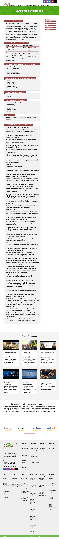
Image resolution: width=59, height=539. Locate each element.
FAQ (40, 446)
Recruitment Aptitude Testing (25, 489)
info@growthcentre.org (11, 466)
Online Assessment (24, 500)
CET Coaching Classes (32, 500)
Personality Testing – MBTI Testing (25, 498)
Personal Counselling (34, 456)
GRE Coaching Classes (32, 510)
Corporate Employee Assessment (25, 492)
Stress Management (52, 495)
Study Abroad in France (42, 486)
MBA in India (32, 491)
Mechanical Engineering (47, 381)
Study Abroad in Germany (42, 489)
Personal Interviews (52, 490)
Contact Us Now (29, 435)
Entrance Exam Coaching (33, 454)
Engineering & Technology (5, 484)
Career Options (48, 23)
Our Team (23, 453)
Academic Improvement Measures (51, 505)
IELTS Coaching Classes (33, 526)
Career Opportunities (25, 460)
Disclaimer (51, 450)
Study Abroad (48, 29)
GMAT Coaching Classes (33, 517)
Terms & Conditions (52, 446)
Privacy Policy (51, 448)
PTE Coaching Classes (32, 513)
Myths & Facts (42, 448)
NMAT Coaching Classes (33, 494)
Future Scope (23, 485)
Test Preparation (33, 531)
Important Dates (43, 450)
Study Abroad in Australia (42, 479)
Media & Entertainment (5, 494)
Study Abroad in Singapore (42, 493)
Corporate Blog (24, 450)
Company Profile (25, 448)
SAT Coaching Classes (34, 519)
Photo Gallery (24, 455)
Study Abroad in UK (42, 495)
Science (47, 25)
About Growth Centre (25, 446)
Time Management (52, 483)
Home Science (5, 497)
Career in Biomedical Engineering (9, 381)
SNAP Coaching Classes (33, 503)
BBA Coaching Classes (32, 479)
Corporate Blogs (49, 21)
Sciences (4, 478)
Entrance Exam (32, 47)
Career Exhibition (15, 478)
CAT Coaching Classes (32, 483)
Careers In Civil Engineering (27, 353)
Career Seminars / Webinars (15, 481)
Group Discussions (52, 492)
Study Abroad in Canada (42, 483)
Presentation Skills (52, 488)
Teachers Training (52, 485)
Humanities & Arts (6, 491)
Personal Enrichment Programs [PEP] (52, 501)
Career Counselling (34, 448)
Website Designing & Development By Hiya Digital (34, 536)
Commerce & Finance (7, 486)
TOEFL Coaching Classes (33, 523)
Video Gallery (24, 457)
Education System (49, 27)
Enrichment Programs (35, 462)
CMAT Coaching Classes (33, 486)
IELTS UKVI (32, 528)
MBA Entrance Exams (34, 488)
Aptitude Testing (24, 478)
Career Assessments (34, 446)
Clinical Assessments (25, 494)
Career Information (34, 450)
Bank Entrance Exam (34, 496)
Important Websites (43, 453)
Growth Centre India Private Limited (10, 450)
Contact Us (24, 467)
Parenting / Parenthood (51, 498)
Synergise (23, 483)
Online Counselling (15, 486)
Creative (4, 489)
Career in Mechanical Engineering (28, 381)
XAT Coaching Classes (32, 507)
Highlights (23, 462)
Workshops (51, 478)
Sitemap (50, 453)
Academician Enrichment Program (52, 509)
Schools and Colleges (16, 484)
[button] (0, 538)
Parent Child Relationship (51, 513)
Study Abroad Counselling (33, 459)
